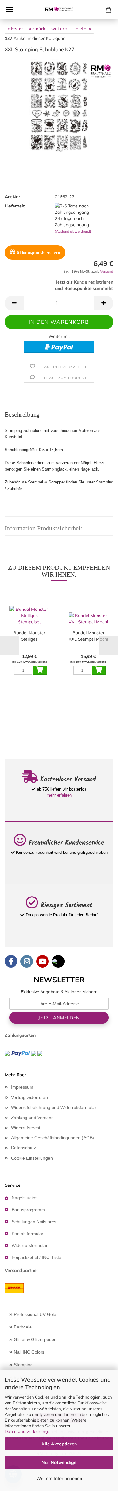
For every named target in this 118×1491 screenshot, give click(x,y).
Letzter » (82, 28)
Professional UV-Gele (34, 1314)
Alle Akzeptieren (59, 1444)
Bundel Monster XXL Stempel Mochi (88, 636)
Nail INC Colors (28, 1352)
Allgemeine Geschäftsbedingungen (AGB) (52, 1137)
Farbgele (22, 1326)
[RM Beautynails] (59, 9)
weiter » (59, 28)
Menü (9, 9)
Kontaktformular (27, 1233)
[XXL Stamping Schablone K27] (59, 105)
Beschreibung (22, 414)
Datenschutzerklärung (26, 1431)
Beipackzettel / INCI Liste (36, 1257)
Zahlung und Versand (32, 1117)
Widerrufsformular (30, 1245)
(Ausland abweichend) (73, 231)
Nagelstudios (24, 1197)
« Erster (15, 28)
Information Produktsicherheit (43, 528)
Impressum (22, 1087)
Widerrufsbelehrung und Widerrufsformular (53, 1107)
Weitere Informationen (59, 1478)
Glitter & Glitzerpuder (34, 1339)
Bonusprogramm (28, 1209)
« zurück (37, 28)
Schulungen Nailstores (34, 1221)
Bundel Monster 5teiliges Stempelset (29, 636)
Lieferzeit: (15, 206)
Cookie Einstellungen (32, 1158)
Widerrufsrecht (25, 1127)
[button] (14, 303)
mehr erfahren (59, 795)
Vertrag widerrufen (29, 1097)
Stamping (23, 1364)
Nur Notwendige (59, 1462)
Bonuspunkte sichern (38, 252)
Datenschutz (23, 1147)
